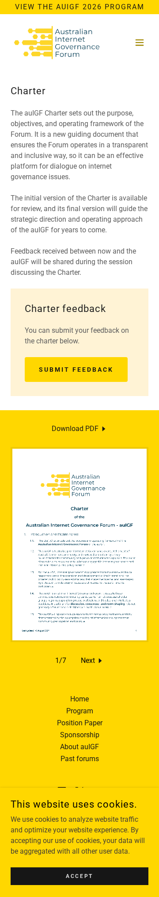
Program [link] (79, 711)
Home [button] (79, 699)
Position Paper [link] (79, 723)
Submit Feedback (76, 369)
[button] (139, 42)
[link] (57, 42)
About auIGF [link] (79, 747)
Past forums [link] (80, 759)
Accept (79, 876)
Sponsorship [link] (79, 735)
